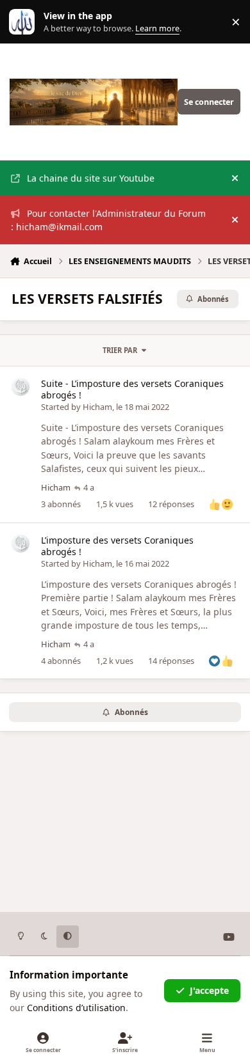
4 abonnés (61, 660)
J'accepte (209, 990)
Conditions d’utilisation (76, 1008)
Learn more (24, 22)
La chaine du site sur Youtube (90, 178)
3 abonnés (61, 504)
